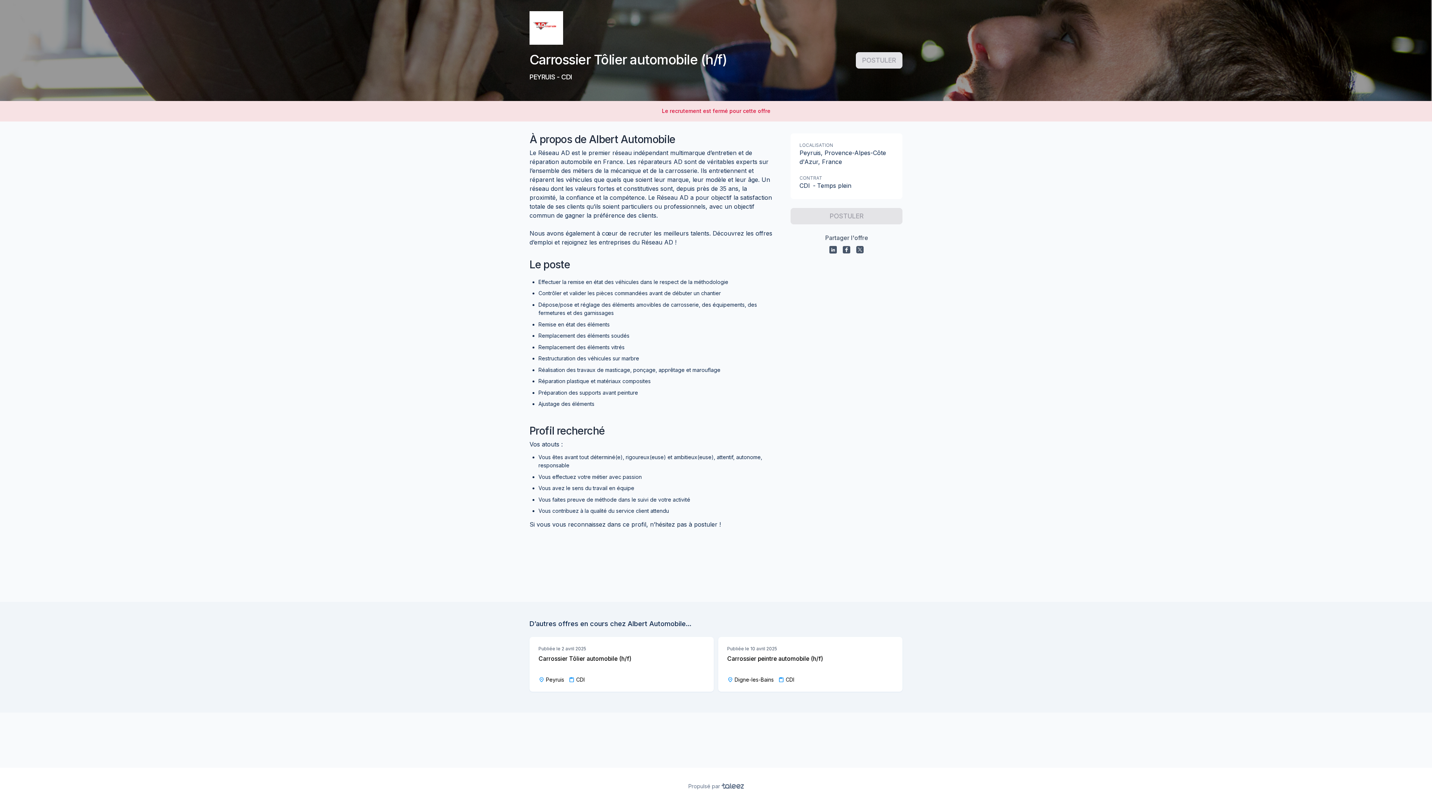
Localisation (816, 145)
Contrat (811, 178)
